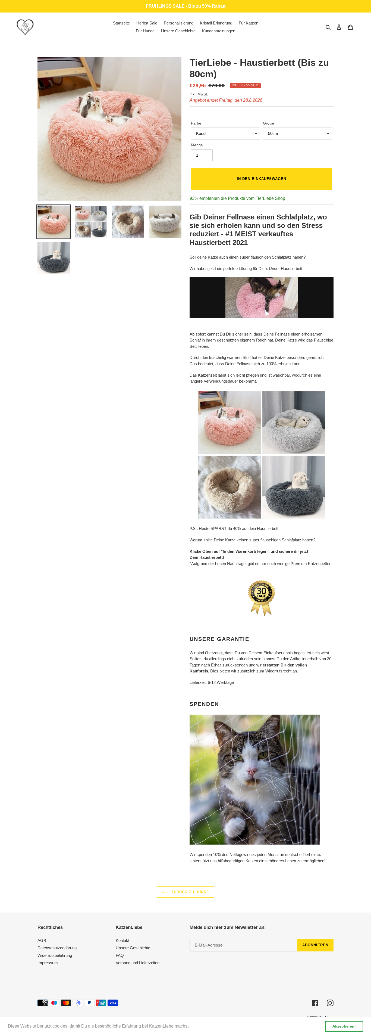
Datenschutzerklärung (57, 947)
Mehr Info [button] (200, 1026)
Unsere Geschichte (133, 947)
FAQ (120, 955)
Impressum (47, 962)
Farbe (196, 123)
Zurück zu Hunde (189, 892)
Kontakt (122, 940)
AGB (41, 940)
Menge (197, 145)
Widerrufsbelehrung (54, 955)
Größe (268, 123)
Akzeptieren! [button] (344, 1026)
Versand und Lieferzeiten (137, 962)
